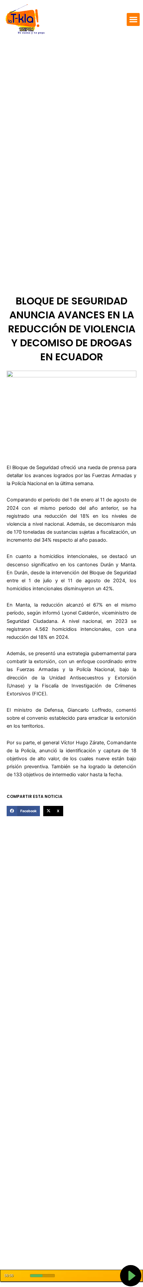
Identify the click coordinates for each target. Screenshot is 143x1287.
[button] (133, 19)
